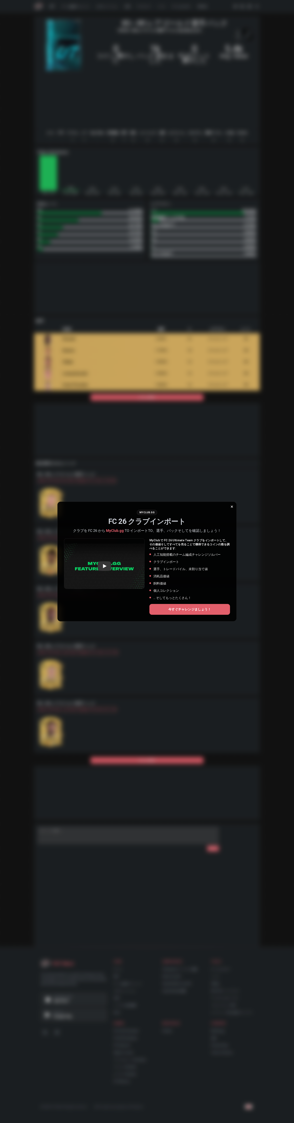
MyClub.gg (115, 530)
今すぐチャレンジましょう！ (189, 609)
